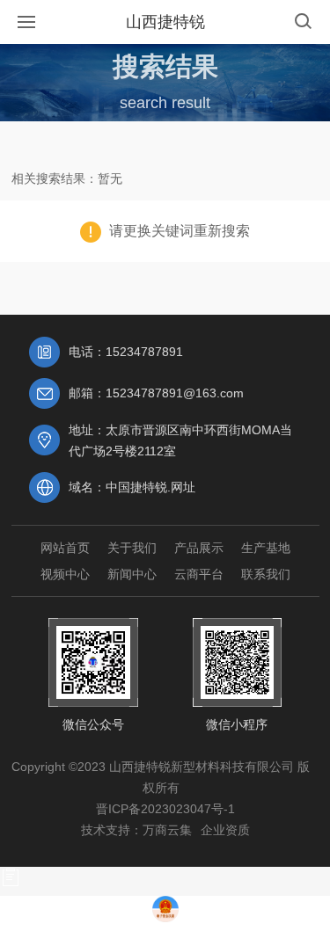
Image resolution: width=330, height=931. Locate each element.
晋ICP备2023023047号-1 (165, 809)
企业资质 (225, 830)
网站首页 (65, 548)
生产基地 (265, 548)
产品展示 (199, 548)
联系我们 (265, 574)
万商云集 (167, 830)
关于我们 (132, 548)
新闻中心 (132, 574)
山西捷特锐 (165, 22)
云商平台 (199, 574)
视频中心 (65, 574)
